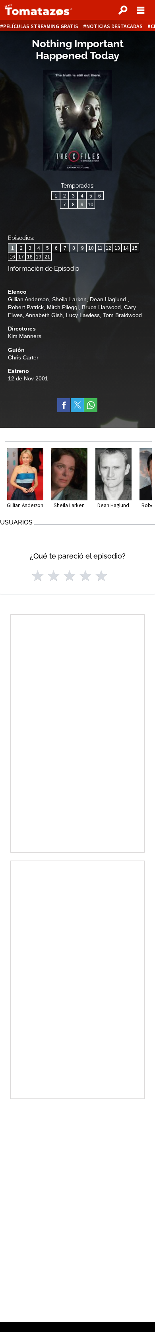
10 (90, 204)
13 (117, 248)
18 (30, 257)
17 (21, 257)
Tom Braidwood (122, 315)
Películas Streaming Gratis (40, 26)
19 (38, 257)
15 (135, 248)
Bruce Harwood (101, 307)
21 (47, 257)
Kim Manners (24, 336)
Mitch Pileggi (63, 307)
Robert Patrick (26, 307)
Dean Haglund (109, 299)
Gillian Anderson (28, 299)
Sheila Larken (69, 299)
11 (100, 248)
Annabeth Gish (44, 315)
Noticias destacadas (114, 26)
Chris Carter (23, 357)
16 (12, 257)
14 (126, 248)
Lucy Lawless (83, 315)
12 (108, 248)
